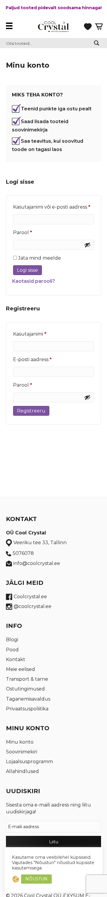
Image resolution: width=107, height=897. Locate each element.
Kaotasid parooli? (33, 281)
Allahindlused (22, 771)
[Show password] (87, 245)
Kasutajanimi (39, 334)
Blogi (12, 639)
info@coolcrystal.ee (36, 563)
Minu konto (20, 742)
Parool (32, 232)
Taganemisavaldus (28, 699)
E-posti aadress (42, 359)
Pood (12, 649)
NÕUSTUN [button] (36, 879)
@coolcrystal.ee (32, 606)
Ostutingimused (25, 689)
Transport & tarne (27, 679)
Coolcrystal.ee (30, 596)
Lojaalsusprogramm (29, 761)
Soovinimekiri (21, 752)
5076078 (23, 553)
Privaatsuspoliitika (27, 709)
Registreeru (31, 411)
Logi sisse (27, 270)
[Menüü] (10, 25)
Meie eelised (20, 669)
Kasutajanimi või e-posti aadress (53, 207)
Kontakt (15, 659)
